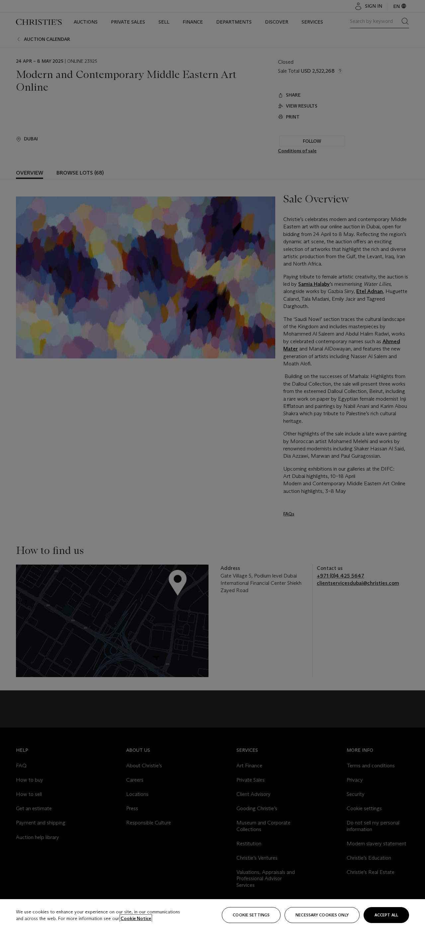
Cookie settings (251, 914)
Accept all (386, 914)
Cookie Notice (136, 918)
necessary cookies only (322, 914)
